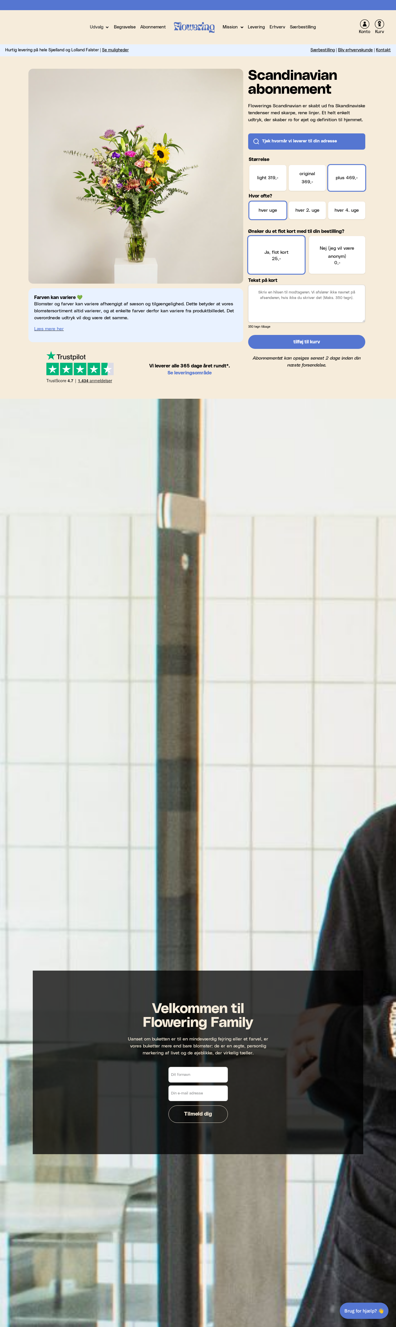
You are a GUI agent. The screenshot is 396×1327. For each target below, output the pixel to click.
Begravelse (125, 27)
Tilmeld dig (198, 1114)
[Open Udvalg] (107, 27)
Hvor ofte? (260, 196)
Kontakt (383, 50)
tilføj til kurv (306, 342)
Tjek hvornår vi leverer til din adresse (299, 141)
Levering (256, 27)
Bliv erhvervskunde (355, 50)
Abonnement (153, 27)
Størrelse (259, 159)
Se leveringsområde (190, 373)
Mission (230, 27)
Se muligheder (115, 50)
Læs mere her (49, 329)
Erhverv (277, 27)
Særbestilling (303, 27)
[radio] (267, 178)
